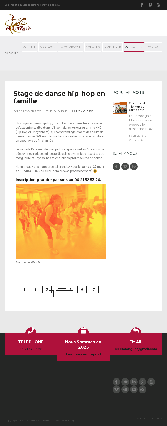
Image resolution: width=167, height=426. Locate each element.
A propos (46, 48)
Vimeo (150, 5)
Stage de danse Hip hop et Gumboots (140, 107)
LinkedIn (134, 382)
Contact (153, 48)
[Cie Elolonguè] (18, 24)
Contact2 (156, 418)
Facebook (141, 5)
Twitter (125, 382)
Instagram (134, 389)
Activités (92, 48)
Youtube (151, 382)
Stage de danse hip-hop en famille (59, 97)
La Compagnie (70, 48)
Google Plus (142, 382)
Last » (64, 294)
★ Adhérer (112, 47)
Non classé (84, 111)
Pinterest (134, 166)
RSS (158, 5)
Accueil (29, 47)
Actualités (133, 48)
